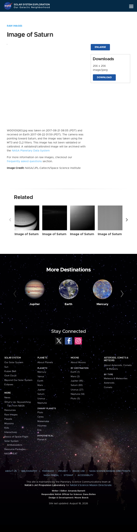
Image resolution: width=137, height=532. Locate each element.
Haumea (41, 426)
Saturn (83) (77, 385)
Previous (10, 220)
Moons (75, 358)
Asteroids (109, 383)
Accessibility (85, 475)
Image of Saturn (27, 234)
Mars (40, 385)
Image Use (79, 471)
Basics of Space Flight (16, 437)
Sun (6, 367)
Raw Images (14, 26)
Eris (39, 430)
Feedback (48, 471)
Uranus (41, 398)
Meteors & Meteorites (115, 378)
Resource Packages (15, 449)
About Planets (45, 362)
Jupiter (34, 304)
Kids (6, 428)
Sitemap (68, 475)
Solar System (12, 358)
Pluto (40, 412)
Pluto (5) (75, 398)
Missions (9, 423)
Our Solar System (13, 362)
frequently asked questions (24, 161)
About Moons (78, 362)
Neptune (42, 403)
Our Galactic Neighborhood (32, 8)
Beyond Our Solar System (18, 380)
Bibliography (29, 471)
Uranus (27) (77, 390)
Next (126, 220)
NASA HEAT (11, 454)
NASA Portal (51, 475)
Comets (108, 387)
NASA (8, 6)
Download (104, 77)
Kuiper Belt (10, 371)
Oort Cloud (10, 376)
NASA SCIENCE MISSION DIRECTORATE (109, 471)
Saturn (40, 394)
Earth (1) (75, 372)
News (7, 397)
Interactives (10, 432)
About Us (11, 471)
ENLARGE (100, 47)
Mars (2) (75, 376)
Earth (68, 304)
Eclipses (8, 384)
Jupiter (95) (77, 381)
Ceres (40, 417)
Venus (40, 376)
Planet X (41, 439)
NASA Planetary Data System (31, 150)
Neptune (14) (78, 394)
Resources (10, 410)
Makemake (43, 421)
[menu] (131, 6)
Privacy (63, 471)
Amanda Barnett (76, 491)
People (8, 419)
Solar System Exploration (32, 4)
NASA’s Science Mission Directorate (91, 485)
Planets (42, 358)
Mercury (102, 304)
